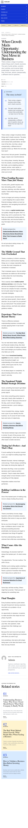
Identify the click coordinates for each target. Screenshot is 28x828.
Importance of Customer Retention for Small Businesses (14, 580)
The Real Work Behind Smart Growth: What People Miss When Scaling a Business (14, 335)
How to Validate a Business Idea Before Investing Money (13, 425)
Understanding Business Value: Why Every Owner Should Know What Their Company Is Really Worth (13, 702)
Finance (9, 25)
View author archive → (14, 673)
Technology (16, 25)
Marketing (23, 25)
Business (4, 25)
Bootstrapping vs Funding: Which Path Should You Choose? (14, 506)
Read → (5, 716)
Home (2, 32)
